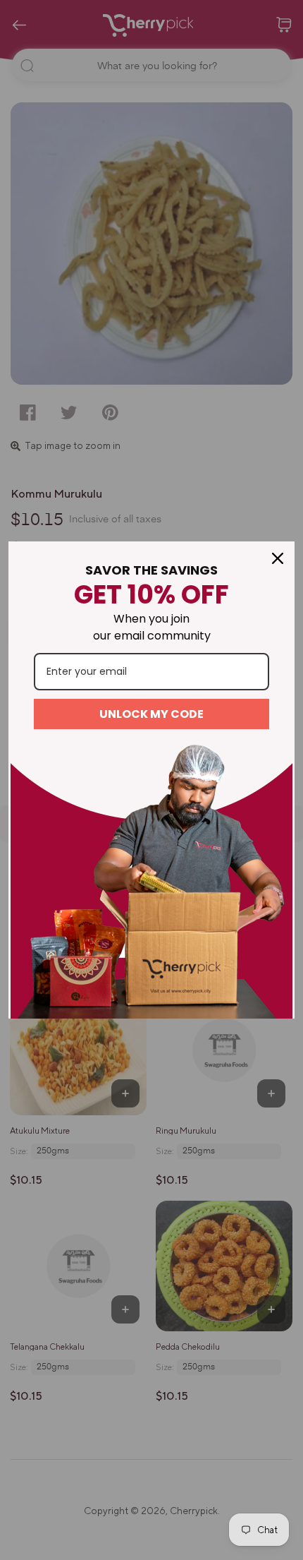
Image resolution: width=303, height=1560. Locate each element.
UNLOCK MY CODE (151, 714)
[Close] (278, 558)
